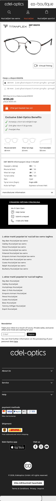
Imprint (40, 488)
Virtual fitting (45, 65)
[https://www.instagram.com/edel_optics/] (41, 447)
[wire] (32, 412)
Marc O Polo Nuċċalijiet (12, 290)
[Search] (9, 12)
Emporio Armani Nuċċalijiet (14, 293)
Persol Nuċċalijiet (9, 296)
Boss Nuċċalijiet (9, 303)
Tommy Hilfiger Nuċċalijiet (14, 306)
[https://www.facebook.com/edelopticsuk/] (35, 447)
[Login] (28, 12)
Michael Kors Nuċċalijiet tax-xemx (17, 259)
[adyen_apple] (24, 412)
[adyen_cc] (4, 412)
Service (5, 383)
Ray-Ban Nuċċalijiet (10, 281)
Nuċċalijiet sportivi (46, 18)
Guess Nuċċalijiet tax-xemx (14, 262)
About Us (6, 371)
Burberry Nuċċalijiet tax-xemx (15, 269)
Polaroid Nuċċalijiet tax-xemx (15, 253)
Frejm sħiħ (33, 182)
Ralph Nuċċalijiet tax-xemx (14, 266)
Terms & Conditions (20, 488)
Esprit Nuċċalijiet (9, 309)
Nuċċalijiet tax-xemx (10, 18)
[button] (14, 4)
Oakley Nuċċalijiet (10, 284)
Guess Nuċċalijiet (9, 300)
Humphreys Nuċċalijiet (12, 287)
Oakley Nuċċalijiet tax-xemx (14, 244)
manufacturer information (13, 192)
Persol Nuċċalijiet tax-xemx (14, 247)
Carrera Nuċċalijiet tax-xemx (14, 250)
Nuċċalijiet (29, 18)
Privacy (33, 488)
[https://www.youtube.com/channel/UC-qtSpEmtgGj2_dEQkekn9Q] (46, 447)
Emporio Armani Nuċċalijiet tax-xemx (18, 256)
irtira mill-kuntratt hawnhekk (28, 483)
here (16, 341)
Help (4, 394)
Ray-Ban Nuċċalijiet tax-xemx (15, 241)
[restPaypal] (17, 412)
